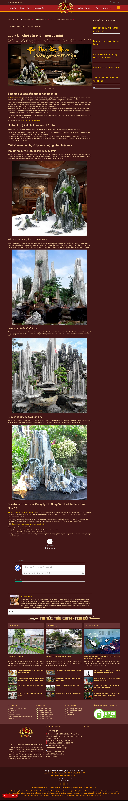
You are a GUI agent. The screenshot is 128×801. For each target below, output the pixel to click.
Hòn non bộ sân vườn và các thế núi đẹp (68, 685)
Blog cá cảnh (70, 714)
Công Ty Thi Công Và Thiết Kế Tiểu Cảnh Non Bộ (22, 512)
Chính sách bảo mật (44, 716)
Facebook (110, 2)
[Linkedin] (9, 612)
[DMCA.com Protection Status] (105, 714)
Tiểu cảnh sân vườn (15, 656)
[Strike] (32, 573)
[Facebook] (12, 612)
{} (47, 573)
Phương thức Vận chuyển (45, 714)
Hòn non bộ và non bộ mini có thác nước (68, 693)
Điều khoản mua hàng (44, 708)
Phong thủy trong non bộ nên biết (30, 120)
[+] (50, 573)
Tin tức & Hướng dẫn (83, 8)
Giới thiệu (12, 8)
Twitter (118, 2)
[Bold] (24, 573)
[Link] (45, 573)
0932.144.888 (55, 741)
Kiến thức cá (107, 8)
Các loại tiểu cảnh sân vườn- (106, 67)
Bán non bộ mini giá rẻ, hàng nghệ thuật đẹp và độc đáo (28, 524)
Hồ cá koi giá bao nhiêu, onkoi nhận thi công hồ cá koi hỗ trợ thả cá (102, 657)
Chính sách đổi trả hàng (45, 718)
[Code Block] (42, 573)
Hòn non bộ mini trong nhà (74, 710)
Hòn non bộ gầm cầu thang (74, 708)
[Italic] (27, 573)
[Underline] (29, 573)
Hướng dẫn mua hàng (44, 710)
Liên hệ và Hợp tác (14, 714)
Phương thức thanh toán (45, 712)
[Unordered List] (37, 573)
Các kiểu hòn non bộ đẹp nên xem (58, 656)
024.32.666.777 (68, 743)
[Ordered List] (34, 573)
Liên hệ (97, 8)
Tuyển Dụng (12, 710)
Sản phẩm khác (39, 8)
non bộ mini (17, 40)
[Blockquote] (40, 573)
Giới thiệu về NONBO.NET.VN (17, 708)
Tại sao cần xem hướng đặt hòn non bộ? (68, 670)
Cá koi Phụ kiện (24, 8)
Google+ (114, 2)
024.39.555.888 (58, 743)
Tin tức (11, 712)
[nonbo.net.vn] (65, 8)
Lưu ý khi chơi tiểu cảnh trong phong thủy (30, 685)
